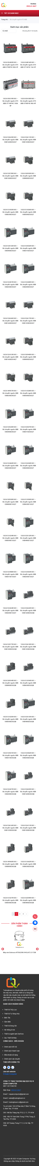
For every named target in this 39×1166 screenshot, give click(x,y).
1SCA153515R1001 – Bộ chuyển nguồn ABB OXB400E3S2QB (28, 719)
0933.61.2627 (16, 1090)
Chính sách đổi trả (10, 1047)
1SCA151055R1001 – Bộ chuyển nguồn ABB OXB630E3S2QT (10, 212)
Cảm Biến (7, 1022)
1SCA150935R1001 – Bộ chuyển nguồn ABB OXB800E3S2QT (28, 176)
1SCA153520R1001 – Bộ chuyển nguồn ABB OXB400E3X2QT (10, 429)
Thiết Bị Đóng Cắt (10, 1026)
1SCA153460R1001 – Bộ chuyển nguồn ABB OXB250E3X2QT (10, 465)
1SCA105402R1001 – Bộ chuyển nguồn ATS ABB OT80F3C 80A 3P (10, 64)
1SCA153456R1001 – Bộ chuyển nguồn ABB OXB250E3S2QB (28, 755)
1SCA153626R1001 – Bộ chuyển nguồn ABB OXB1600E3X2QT (10, 320)
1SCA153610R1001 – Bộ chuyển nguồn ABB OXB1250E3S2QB (28, 646)
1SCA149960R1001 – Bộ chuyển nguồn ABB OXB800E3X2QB (10, 864)
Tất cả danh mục (11, 13)
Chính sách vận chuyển (12, 1059)
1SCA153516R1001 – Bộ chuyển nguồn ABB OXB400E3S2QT (10, 248)
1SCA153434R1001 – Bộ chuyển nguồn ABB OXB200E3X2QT (28, 465)
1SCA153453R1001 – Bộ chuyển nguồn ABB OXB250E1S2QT (28, 574)
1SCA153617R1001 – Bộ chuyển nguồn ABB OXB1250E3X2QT (28, 320)
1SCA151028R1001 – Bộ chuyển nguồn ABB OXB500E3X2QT (28, 393)
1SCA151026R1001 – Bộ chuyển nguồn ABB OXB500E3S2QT (28, 212)
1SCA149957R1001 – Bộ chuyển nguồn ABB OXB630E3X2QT (10, 393)
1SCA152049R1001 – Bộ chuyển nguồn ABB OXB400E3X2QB (28, 900)
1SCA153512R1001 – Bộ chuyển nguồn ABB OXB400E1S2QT (28, 538)
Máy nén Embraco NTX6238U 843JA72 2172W (19, 952)
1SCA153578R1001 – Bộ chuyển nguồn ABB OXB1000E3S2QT (10, 176)
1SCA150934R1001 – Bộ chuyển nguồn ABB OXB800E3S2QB (10, 683)
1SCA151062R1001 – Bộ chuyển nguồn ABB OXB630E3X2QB (28, 864)
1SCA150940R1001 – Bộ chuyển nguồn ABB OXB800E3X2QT (28, 357)
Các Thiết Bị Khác (10, 1038)
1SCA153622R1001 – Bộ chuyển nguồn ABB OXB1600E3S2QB (28, 610)
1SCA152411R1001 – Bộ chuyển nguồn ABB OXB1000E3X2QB (28, 828)
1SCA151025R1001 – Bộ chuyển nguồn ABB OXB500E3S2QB (10, 719)
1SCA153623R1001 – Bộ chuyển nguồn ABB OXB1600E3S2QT (10, 139)
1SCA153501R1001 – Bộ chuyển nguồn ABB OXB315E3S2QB (10, 755)
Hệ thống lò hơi (9, 1030)
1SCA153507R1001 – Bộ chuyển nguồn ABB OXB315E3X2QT (28, 429)
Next (37, 949)
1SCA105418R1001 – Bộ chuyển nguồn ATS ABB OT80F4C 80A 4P (28, 101)
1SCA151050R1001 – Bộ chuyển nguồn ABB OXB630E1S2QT (28, 502)
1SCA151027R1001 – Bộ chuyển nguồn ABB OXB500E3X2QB (10, 900)
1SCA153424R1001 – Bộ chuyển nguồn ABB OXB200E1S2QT (10, 610)
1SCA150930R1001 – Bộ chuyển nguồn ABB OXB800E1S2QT (10, 502)
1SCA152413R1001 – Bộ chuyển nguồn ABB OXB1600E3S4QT (10, 357)
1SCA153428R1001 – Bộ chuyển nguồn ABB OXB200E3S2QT (28, 284)
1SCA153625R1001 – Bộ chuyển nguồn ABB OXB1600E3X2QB (28, 791)
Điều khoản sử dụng (11, 1055)
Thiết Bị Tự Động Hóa (11, 1014)
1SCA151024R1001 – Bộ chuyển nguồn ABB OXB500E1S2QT (10, 538)
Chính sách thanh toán (12, 1051)
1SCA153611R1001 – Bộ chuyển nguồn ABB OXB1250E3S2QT (28, 139)
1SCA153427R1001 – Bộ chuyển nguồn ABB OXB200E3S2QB (10, 791)
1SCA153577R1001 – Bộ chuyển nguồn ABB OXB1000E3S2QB (10, 646)
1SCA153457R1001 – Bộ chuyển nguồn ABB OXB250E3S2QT (10, 284)
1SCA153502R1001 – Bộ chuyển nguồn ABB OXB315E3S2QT (28, 248)
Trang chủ (4, 19)
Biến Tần (7, 1018)
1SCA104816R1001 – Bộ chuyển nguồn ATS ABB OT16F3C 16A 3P (28, 64)
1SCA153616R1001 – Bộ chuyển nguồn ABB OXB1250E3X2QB (10, 828)
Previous (2, 949)
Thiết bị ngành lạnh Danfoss (14, 1034)
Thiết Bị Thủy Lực (10, 1010)
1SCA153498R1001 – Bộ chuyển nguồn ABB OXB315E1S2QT (10, 574)
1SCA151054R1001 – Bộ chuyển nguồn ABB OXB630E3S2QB (28, 683)
